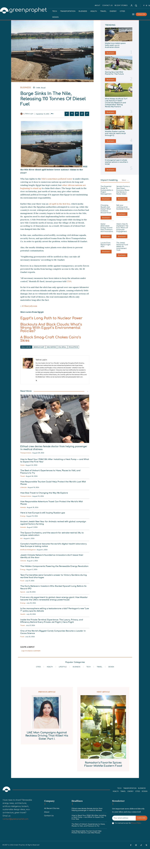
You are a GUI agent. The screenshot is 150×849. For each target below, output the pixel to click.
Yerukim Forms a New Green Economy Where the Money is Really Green (123, 190)
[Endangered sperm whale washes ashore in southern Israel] (118, 151)
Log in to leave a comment (30, 651)
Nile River (51, 347)
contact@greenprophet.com (15, 819)
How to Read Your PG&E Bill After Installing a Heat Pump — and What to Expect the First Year (89, 817)
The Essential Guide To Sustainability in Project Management (107, 190)
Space (22, 592)
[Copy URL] (87, 114)
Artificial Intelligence (28, 549)
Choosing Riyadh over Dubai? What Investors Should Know (106, 208)
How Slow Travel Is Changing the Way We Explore (44, 493)
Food (22, 581)
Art (21, 538)
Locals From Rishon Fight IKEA (105, 244)
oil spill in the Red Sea (59, 204)
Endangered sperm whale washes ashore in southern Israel (116, 162)
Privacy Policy (136, 823)
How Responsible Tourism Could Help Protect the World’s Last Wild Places (86, 832)
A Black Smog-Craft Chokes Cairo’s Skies (50, 339)
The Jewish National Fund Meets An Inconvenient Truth (122, 246)
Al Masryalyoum (29, 306)
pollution (73, 347)
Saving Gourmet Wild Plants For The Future (114, 73)
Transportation (25, 453)
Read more (110, 53)
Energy (22, 516)
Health (22, 614)
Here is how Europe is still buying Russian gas (42, 513)
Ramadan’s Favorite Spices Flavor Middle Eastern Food (103, 764)
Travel (22, 476)
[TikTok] (141, 845)
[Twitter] (72, 114)
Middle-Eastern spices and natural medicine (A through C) (115, 133)
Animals (23, 507)
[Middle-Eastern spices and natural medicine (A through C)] (118, 122)
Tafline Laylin (29, 114)
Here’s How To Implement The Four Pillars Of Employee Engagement (122, 227)
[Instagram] (146, 5)
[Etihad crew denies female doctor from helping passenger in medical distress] (54, 419)
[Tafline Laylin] (21, 114)
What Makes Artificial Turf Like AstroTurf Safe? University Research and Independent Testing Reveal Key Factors (116, 103)
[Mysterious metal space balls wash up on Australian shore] (118, 34)
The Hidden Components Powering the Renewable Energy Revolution (54, 566)
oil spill (62, 347)
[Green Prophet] (6, 789)
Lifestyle (23, 487)
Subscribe (141, 818)
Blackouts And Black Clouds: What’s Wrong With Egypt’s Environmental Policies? (51, 328)
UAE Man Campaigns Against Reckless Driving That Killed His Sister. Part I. (46, 735)
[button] (136, 5)
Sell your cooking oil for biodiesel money (122, 207)
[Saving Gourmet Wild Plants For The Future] (118, 63)
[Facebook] (144, 5)
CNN (69, 281)
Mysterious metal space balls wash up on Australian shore (115, 45)
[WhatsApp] (82, 114)
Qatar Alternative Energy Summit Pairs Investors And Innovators (107, 227)
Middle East (38, 347)
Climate (23, 561)
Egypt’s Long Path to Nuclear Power (51, 318)
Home (22, 465)
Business (25, 87)
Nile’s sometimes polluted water (57, 179)
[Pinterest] (77, 114)
